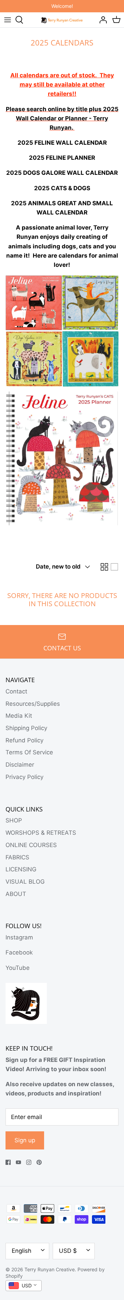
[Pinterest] (39, 1162)
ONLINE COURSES (31, 845)
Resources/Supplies (33, 703)
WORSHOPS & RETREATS (41, 832)
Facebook (19, 952)
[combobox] (24, 1285)
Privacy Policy (24, 777)
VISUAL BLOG (25, 881)
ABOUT (16, 893)
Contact (16, 691)
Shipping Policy (26, 728)
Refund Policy (24, 740)
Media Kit (19, 715)
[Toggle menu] (7, 19)
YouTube (18, 967)
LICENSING (21, 869)
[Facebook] (8, 1162)
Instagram (19, 937)
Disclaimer (20, 764)
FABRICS (17, 857)
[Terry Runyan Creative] (62, 19)
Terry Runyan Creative (49, 1269)
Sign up (24, 1140)
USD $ (68, 1250)
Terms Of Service (29, 752)
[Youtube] (18, 1162)
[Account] (101, 19)
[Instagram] (28, 1162)
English (21, 1250)
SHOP (14, 820)
